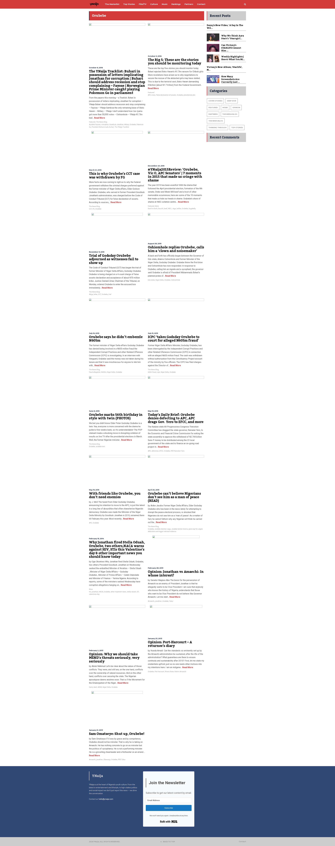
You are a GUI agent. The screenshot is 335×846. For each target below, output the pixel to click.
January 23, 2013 (155, 638)
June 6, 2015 (94, 411)
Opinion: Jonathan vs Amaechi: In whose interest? (175, 573)
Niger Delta (160, 280)
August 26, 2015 (154, 244)
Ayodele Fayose (94, 124)
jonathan (95, 592)
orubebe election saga (163, 529)
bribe (95, 294)
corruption (105, 124)
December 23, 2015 (156, 166)
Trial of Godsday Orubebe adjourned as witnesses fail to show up (113, 259)
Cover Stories (215, 101)
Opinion (236, 107)
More (157, 206)
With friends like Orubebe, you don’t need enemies (115, 495)
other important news (118, 592)
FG (93, 209)
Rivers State (169, 672)
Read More (99, 118)
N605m (103, 372)
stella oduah (131, 592)
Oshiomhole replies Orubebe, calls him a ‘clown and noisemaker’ (176, 249)
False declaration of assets (166, 95)
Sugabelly (192, 209)
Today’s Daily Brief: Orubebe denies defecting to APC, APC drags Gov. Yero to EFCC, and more (175, 418)
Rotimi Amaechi (180, 672)
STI (138, 592)
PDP (172, 451)
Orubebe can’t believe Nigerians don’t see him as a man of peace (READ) (174, 497)
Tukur (171, 601)
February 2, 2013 (96, 650)
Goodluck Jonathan (116, 124)
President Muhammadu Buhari (103, 127)
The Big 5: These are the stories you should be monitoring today (174, 62)
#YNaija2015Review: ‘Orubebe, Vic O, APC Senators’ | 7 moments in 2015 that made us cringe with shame (175, 175)
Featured (92, 122)
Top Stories (237, 127)
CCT (90, 209)
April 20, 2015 (153, 490)
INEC (169, 209)
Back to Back (152, 209)
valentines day (94, 594)
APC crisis (151, 95)
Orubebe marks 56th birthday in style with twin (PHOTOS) (116, 416)
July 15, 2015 (153, 333)
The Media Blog (229, 114)
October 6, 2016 (96, 68)
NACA (101, 592)
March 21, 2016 (95, 170)
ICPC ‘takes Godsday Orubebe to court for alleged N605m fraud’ (173, 339)
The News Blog (101, 122)
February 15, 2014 (96, 539)
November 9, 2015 (96, 252)
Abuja (91, 294)
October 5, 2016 (154, 56)
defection (155, 451)
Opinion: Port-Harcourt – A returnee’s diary (170, 644)
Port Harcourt (159, 672)
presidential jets (189, 95)
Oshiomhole (175, 280)
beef (165, 209)
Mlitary (126, 124)
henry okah (93, 687)
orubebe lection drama (180, 529)
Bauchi (160, 209)
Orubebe (133, 124)
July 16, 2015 (94, 333)
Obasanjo (107, 760)
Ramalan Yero (179, 451)
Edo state (151, 280)
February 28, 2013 (155, 568)
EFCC (161, 451)
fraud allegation (94, 372)
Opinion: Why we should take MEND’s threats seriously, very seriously (114, 658)
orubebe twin (100, 446)
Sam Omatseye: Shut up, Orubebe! (116, 734)
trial (109, 294)
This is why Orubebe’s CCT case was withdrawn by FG (114, 175)
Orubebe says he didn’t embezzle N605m (116, 339)
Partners (213, 114)
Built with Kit (168, 821)
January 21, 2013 (96, 730)
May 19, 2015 (153, 411)
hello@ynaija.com (106, 799)
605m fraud (152, 372)
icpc (158, 372)
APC (149, 451)
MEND (100, 687)
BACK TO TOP (169, 842)
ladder (179, 209)
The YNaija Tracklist (122, 127)
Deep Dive (231, 101)
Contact (242, 841)
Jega (174, 209)
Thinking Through (217, 127)
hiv (90, 592)
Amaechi (151, 601)
